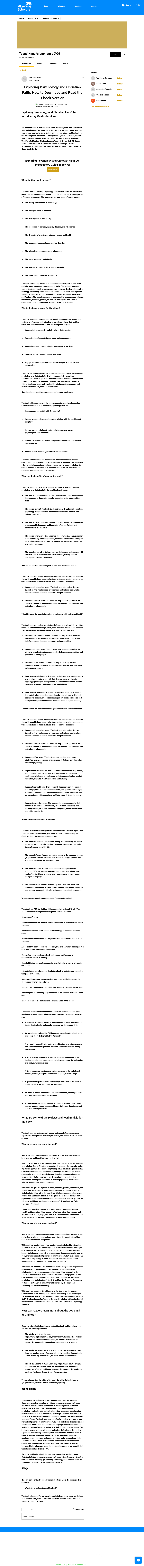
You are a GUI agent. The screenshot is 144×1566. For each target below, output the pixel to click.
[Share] (82, 77)
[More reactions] (31, 1509)
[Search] (104, 54)
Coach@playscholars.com (79, 1556)
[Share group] (123, 54)
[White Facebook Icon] (136, 5)
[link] (26, 64)
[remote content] (53, 105)
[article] (52, 798)
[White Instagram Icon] (139, 5)
